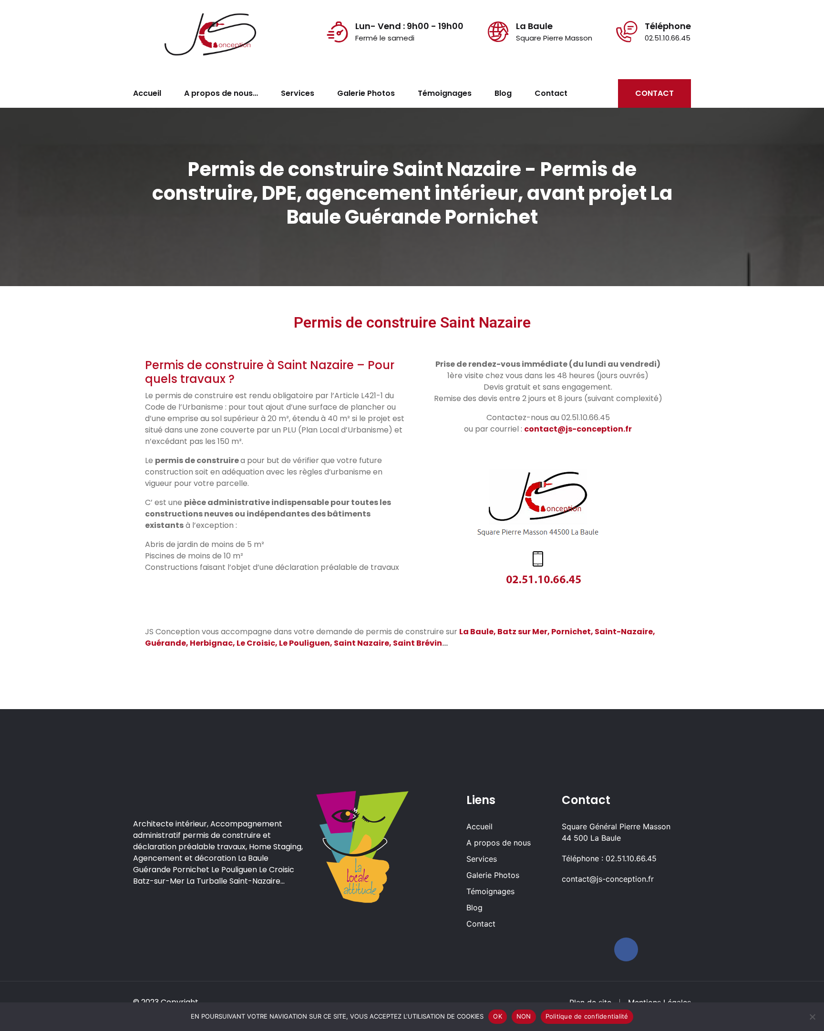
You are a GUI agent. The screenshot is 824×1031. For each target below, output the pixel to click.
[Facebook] (626, 949)
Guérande (165, 643)
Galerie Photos (366, 93)
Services (297, 93)
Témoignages (445, 93)
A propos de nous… (221, 93)
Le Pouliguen (304, 643)
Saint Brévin (417, 643)
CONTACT (654, 93)
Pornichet (571, 631)
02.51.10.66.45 (667, 38)
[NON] (812, 1016)
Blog (503, 93)
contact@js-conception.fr (608, 879)
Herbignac (211, 643)
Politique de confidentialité (587, 1016)
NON (523, 1016)
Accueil (147, 93)
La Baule (476, 631)
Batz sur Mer (522, 631)
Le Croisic (256, 643)
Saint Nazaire (361, 643)
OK (497, 1016)
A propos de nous (498, 842)
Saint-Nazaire (624, 631)
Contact (551, 93)
